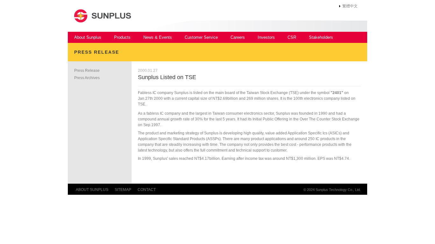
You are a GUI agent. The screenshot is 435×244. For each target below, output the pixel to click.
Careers (238, 37)
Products (122, 37)
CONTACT (147, 189)
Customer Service (201, 37)
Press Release (87, 70)
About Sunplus (87, 37)
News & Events (157, 37)
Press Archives (87, 78)
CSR (292, 37)
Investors (266, 37)
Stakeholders (321, 37)
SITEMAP (123, 189)
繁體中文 (350, 6)
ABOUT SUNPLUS (92, 189)
